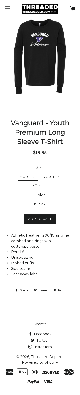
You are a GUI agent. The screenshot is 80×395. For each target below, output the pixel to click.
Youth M (52, 177)
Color (40, 195)
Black (40, 204)
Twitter (42, 340)
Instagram (42, 347)
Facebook (42, 334)
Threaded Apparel (47, 357)
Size (40, 168)
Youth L (39, 185)
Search (40, 324)
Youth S (28, 177)
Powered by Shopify (40, 362)
